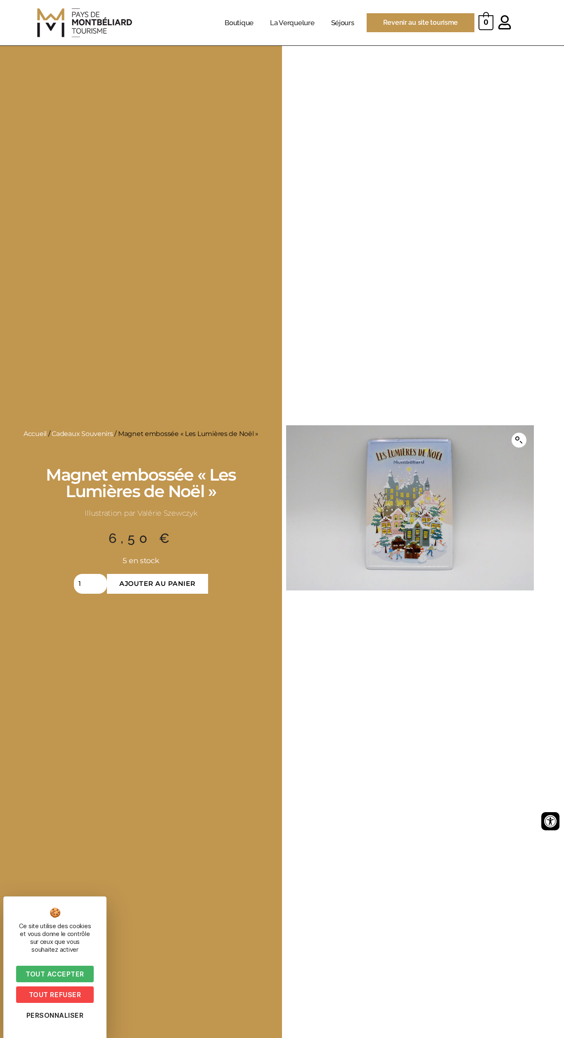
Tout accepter (55, 974)
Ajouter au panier (157, 584)
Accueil (35, 434)
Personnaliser (55, 1015)
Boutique (239, 23)
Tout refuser (55, 995)
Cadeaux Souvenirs (82, 434)
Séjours (342, 23)
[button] (519, 440)
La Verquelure (292, 23)
